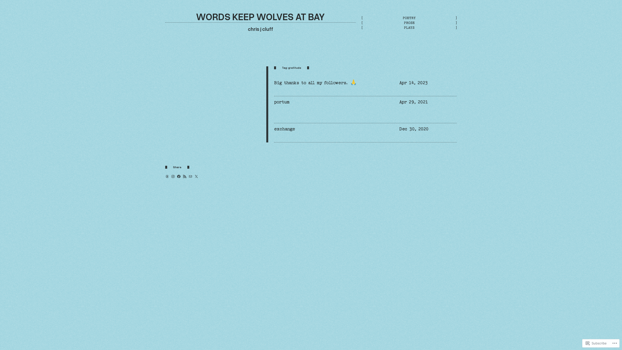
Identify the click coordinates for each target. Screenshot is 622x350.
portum (282, 102)
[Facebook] (179, 176)
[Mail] (190, 176)
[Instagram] (173, 176)
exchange (284, 129)
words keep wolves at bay (260, 16)
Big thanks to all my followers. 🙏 (315, 83)
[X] (196, 176)
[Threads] (167, 176)
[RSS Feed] (185, 176)
